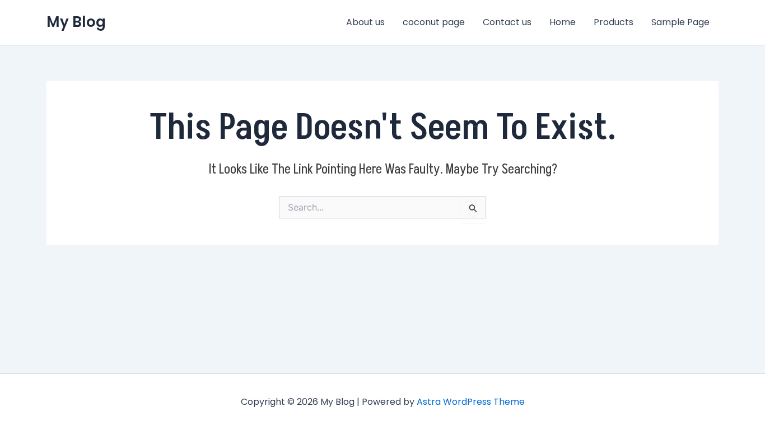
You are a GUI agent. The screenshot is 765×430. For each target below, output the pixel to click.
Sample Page (680, 22)
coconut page (434, 22)
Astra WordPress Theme (471, 401)
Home (562, 22)
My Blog (76, 22)
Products (613, 22)
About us (365, 22)
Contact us (507, 22)
